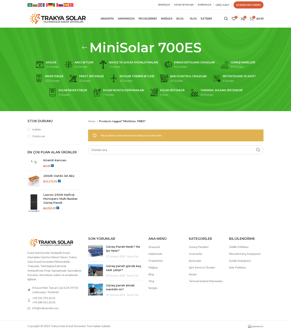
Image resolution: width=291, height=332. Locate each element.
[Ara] (226, 19)
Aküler (193, 274)
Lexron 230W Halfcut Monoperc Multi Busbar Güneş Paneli (60, 198)
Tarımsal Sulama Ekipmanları (206, 281)
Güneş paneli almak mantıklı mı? (120, 287)
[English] (40, 4)
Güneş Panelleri (198, 247)
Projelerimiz (155, 260)
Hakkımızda (155, 253)
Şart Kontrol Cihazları (202, 267)
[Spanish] (66, 4)
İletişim (152, 288)
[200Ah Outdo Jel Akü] (34, 180)
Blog (151, 274)
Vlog (151, 281)
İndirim (36, 129)
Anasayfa (154, 247)
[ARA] (258, 149)
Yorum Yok (132, 256)
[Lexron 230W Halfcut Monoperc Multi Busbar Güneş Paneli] (34, 203)
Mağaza (153, 267)
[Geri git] (84, 48)
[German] (50, 4)
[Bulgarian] (35, 4)
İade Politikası (237, 267)
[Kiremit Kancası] (34, 163)
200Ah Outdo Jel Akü (58, 176)
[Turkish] (71, 4)
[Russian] (61, 4)
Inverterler (195, 253)
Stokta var (38, 136)
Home (92, 121)
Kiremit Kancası (54, 160)
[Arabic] (30, 4)
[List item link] (55, 300)
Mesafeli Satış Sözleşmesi (245, 253)
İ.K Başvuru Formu (248, 4)
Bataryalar (195, 260)
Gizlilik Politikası (238, 247)
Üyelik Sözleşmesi (240, 260)
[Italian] (55, 4)
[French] (45, 4)
